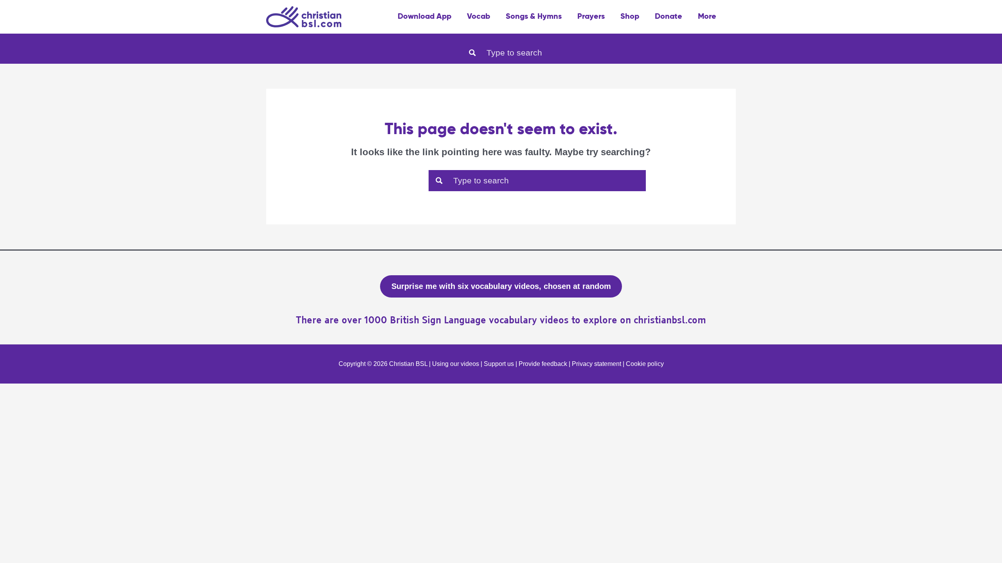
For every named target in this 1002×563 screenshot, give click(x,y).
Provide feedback (543, 363)
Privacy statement (596, 363)
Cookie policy (645, 363)
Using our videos (455, 363)
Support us (499, 363)
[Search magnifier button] (472, 53)
